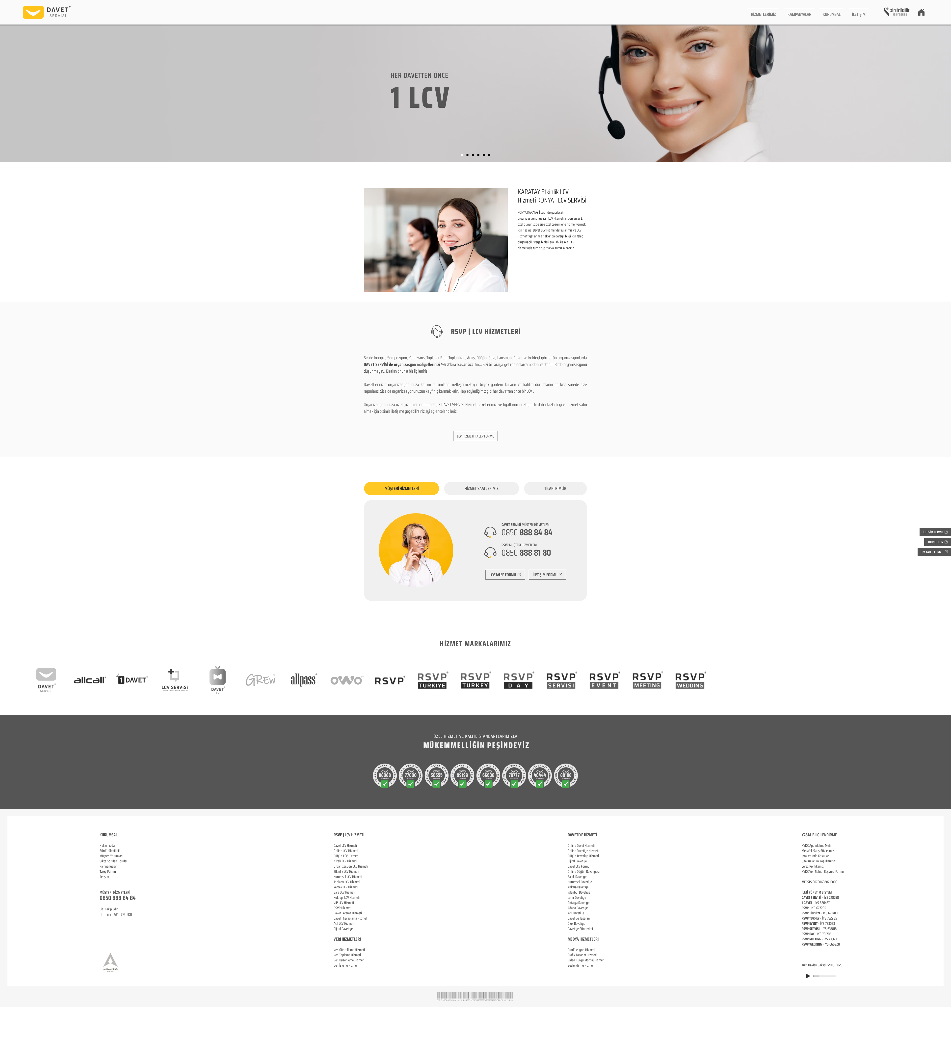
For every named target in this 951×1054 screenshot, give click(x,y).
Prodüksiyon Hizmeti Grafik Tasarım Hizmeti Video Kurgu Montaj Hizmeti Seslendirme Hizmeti (586, 957)
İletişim (104, 877)
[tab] (401, 488)
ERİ (358, 939)
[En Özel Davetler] (489, 155)
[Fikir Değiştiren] (484, 155)
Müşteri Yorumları (111, 856)
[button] (763, 12)
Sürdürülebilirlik (110, 851)
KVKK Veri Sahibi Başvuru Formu (823, 871)
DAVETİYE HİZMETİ (582, 834)
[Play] (808, 976)
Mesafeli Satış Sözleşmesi (818, 851)
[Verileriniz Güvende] (473, 155)
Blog (103, 882)
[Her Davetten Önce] (462, 155)
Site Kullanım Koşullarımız (819, 861)
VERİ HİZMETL (345, 939)
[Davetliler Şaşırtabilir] (467, 155)
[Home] (921, 12)
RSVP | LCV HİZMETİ (349, 834)
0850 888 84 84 (118, 898)
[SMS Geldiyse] (478, 155)
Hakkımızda (107, 845)
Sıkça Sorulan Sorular (113, 861)
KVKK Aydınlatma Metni (817, 845)
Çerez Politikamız (813, 866)
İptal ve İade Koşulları (815, 856)
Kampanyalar (108, 866)
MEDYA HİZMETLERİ (583, 939)
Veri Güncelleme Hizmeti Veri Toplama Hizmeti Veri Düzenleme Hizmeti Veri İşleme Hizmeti (349, 957)
